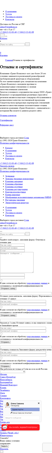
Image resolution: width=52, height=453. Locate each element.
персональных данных (37, 283)
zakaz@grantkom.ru (8, 27)
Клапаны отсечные (14, 186)
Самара (3, 395)
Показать (4, 449)
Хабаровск (5, 422)
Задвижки (9, 176)
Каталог (9, 148)
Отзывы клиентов (8, 115)
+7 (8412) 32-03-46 (8, 32)
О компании (11, 11)
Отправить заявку (8, 289)
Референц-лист (7, 125)
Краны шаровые (12, 194)
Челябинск (5, 390)
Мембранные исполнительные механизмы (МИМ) (28, 197)
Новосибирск (6, 379)
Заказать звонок (7, 166)
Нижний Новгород (8, 385)
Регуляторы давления (15, 200)
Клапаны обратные (14, 184)
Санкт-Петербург (8, 377)
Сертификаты (6, 120)
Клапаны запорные (14, 181)
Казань (3, 387)
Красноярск (5, 398)
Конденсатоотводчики (15, 192)
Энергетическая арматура (17, 202)
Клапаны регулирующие (16, 189)
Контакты (9, 19)
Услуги (8, 14)
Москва (3, 374)
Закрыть (4, 446)
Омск (2, 393)
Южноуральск (6, 435)
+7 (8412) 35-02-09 (25, 32)
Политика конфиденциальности (14, 143)
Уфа (2, 409)
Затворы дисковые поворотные (19, 178)
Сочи (26, 137)
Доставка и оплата (13, 16)
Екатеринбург (6, 382)
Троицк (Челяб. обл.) (9, 432)
